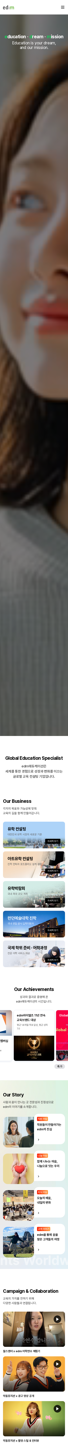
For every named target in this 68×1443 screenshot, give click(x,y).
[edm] (8, 7)
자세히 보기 (52, 841)
